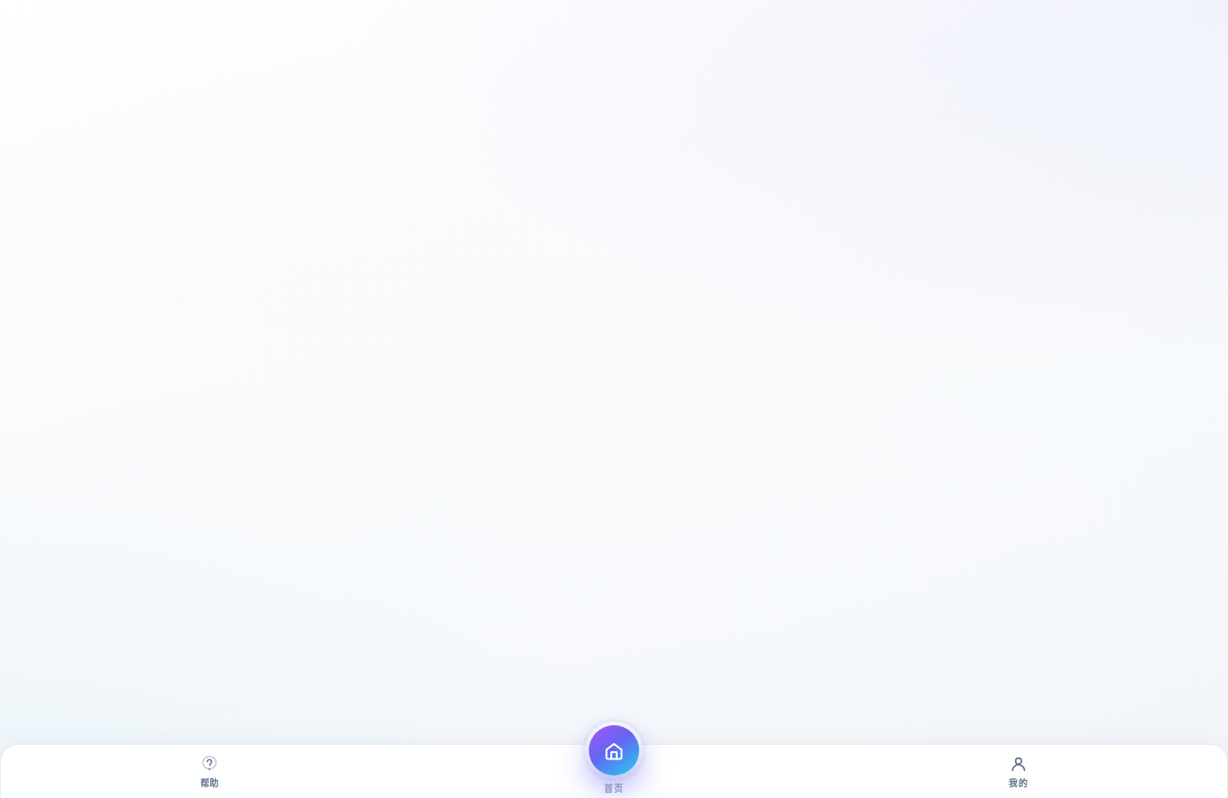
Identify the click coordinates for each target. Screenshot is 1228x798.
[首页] (614, 750)
